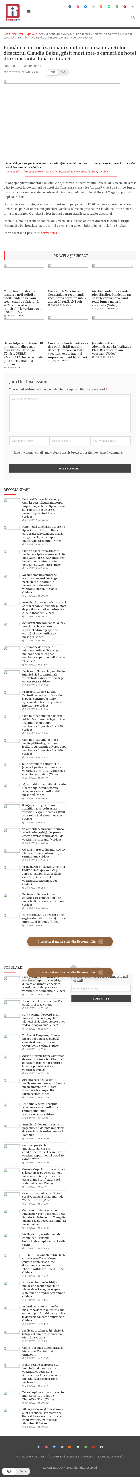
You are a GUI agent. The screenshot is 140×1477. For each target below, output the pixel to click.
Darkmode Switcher (31, 1456)
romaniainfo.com (35, 171)
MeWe (50, 171)
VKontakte (81, 171)
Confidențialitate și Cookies (71, 1456)
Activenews (49, 233)
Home (7, 34)
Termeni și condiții (110, 1456)
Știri (14, 34)
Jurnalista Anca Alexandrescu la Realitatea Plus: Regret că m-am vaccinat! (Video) (111, 348)
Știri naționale (28, 34)
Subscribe (101, 998)
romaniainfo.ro (14, 171)
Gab (58, 171)
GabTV (93, 171)
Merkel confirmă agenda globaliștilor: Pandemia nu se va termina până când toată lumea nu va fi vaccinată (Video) (111, 298)
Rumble (103, 171)
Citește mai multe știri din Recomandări (67, 941)
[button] (58, 72)
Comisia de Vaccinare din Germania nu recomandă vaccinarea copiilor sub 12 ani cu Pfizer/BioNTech (67, 296)
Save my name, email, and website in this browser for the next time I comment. (68, 452)
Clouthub (68, 171)
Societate (9, 66)
